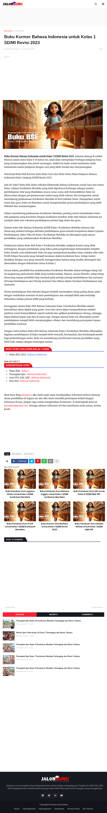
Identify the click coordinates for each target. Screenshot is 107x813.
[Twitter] (31, 461)
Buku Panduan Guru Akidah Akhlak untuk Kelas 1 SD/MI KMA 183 (89, 526)
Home (17, 808)
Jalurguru (26, 394)
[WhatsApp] (44, 461)
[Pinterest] (38, 461)
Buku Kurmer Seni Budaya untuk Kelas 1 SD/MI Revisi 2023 (54, 526)
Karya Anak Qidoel (59, 804)
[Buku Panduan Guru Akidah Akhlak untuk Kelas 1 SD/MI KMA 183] (89, 511)
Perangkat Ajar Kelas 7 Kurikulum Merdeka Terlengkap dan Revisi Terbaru (48, 656)
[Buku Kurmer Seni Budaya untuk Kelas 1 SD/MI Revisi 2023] (54, 511)
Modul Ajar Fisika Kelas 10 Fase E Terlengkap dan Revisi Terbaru (44, 633)
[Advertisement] (53, 17)
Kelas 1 (25, 370)
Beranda (8, 31)
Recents (53, 614)
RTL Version (88, 808)
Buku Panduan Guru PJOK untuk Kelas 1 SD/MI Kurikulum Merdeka (20, 526)
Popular (20, 614)
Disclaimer (59, 808)
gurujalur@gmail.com (16, 405)
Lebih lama (97, 607)
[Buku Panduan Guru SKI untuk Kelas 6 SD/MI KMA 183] (89, 479)
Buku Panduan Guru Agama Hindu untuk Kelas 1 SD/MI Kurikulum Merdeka (20, 494)
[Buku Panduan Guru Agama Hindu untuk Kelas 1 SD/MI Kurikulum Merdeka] (20, 479)
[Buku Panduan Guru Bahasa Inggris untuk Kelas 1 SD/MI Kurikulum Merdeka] (54, 479)
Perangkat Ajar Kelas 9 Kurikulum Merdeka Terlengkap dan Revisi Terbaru (48, 644)
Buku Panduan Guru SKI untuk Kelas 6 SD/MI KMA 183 (89, 493)
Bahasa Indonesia (37, 354)
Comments (87, 614)
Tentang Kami (29, 808)
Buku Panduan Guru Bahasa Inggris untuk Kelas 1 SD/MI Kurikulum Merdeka (54, 494)
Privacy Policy (73, 808)
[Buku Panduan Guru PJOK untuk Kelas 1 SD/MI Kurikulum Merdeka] (20, 511)
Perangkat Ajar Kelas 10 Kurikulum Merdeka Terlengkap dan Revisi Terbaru (48, 621)
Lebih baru (10, 607)
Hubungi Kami (45, 808)
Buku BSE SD (19, 31)
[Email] (50, 461)
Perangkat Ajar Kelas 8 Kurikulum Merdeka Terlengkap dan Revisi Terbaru (48, 668)
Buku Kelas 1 (29, 454)
